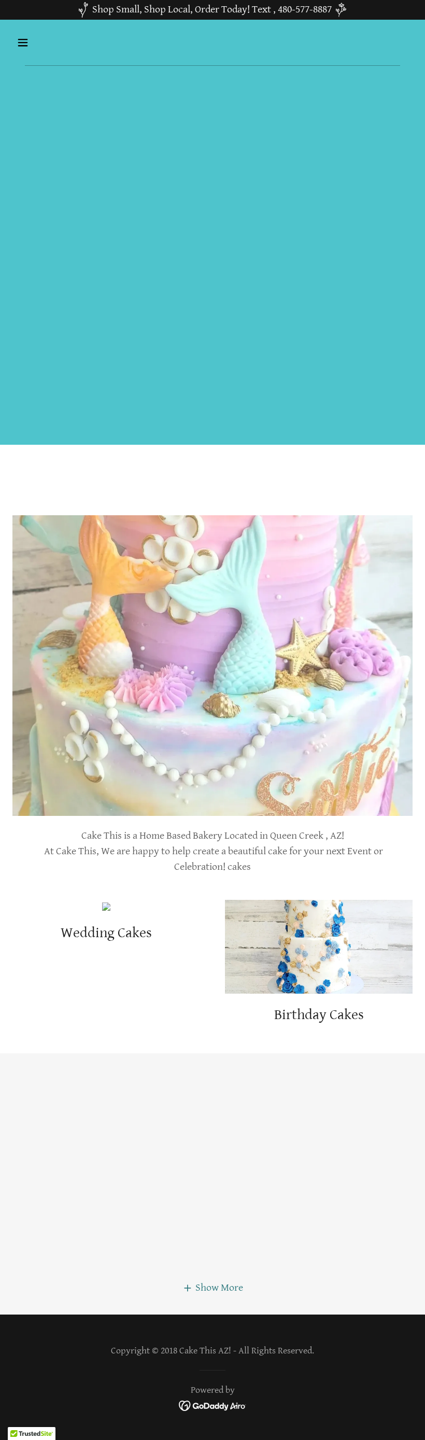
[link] (213, 1405)
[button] (58, 42)
